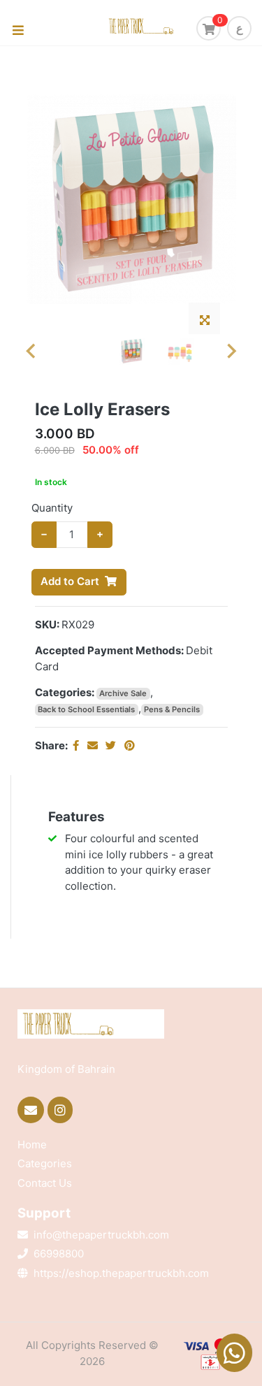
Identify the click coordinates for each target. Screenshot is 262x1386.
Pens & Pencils (172, 709)
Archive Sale (123, 693)
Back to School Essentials (86, 709)
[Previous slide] (31, 351)
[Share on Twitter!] (112, 745)
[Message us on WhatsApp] (234, 1351)
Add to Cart (70, 581)
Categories (44, 1163)
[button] (131, 351)
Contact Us (44, 1183)
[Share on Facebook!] (77, 745)
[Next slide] (230, 351)
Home (32, 1144)
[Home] (159, 26)
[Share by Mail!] (94, 745)
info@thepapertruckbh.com (101, 1234)
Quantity (52, 507)
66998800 (59, 1253)
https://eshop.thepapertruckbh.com (121, 1273)
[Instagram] (62, 1110)
